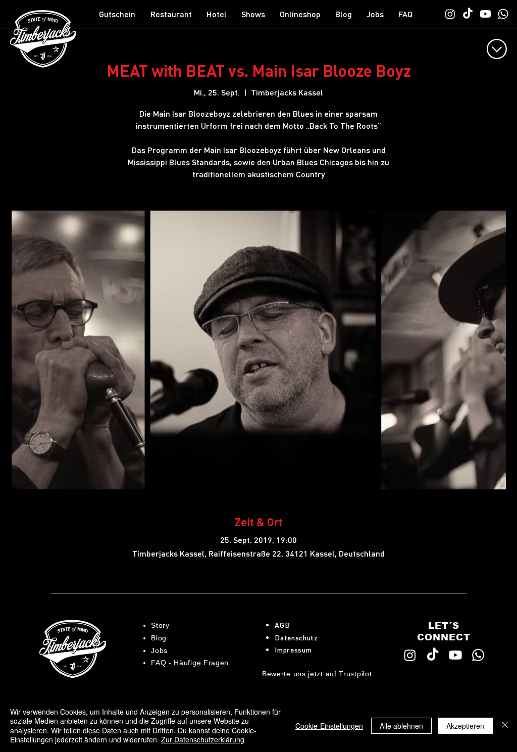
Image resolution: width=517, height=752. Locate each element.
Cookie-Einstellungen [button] (329, 726)
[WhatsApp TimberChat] (503, 14)
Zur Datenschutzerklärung (202, 739)
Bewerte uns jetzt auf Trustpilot (317, 674)
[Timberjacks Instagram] (450, 14)
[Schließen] (505, 725)
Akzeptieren (465, 726)
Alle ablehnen (401, 726)
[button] (173, 14)
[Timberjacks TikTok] (467, 14)
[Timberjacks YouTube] (485, 14)
